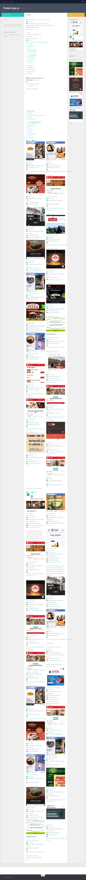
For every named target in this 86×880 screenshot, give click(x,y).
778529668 (36, 27)
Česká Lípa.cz (11, 8)
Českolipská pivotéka (51, 548)
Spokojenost (72, 51)
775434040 (56, 796)
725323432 (36, 235)
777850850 (56, 277)
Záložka (29, 40)
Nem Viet (48, 477)
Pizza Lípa (48, 305)
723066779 (56, 343)
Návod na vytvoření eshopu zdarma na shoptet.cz (12, 35)
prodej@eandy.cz (52, 697)
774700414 (56, 658)
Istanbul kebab (30, 384)
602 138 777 (57, 832)
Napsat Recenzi (30, 65)
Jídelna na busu (30, 260)
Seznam (29, 140)
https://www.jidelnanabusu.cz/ (35, 270)
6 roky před (36, 80)
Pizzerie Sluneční (30, 322)
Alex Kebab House (50, 270)
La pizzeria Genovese (51, 196)
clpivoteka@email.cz (53, 560)
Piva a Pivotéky (31, 517)
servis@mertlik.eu (52, 834)
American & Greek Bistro (32, 672)
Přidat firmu (4, 1)
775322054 (36, 461)
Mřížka (35, 140)
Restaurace (30, 21)
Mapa (29, 48)
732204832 (36, 359)
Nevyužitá (30, 137)
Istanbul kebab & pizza (52, 405)
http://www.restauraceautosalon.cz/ (55, 347)
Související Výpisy (32, 50)
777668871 (36, 390)
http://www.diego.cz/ (33, 204)
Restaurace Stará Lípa (31, 453)
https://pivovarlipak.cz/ (34, 527)
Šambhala (28, 162)
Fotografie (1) (31, 46)
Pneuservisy (51, 827)
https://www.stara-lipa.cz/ (34, 463)
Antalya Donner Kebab (31, 353)
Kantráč (48, 372)
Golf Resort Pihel (30, 419)
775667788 (36, 202)
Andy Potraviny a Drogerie (52, 687)
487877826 (56, 450)
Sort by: (31, 55)
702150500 (36, 424)
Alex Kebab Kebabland (31, 293)
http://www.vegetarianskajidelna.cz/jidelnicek (37, 171)
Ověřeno (30, 135)
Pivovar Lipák (29, 513)
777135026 (36, 328)
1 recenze (31, 515)
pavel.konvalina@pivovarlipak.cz (36, 525)
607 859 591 (57, 558)
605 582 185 (37, 523)
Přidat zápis (5, 19)
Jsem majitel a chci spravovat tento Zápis (37, 42)
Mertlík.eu (48, 825)
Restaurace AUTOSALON (52, 337)
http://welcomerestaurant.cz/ (55, 660)
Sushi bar (48, 162)
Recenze (30, 44)
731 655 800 (57, 695)
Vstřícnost (30, 62)
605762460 (56, 521)
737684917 (36, 268)
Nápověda (11, 1)
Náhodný (30, 60)
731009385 (56, 204)
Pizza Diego (29, 194)
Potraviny (50, 689)
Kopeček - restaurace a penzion (75, 92)
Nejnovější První (32, 56)
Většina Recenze (32, 133)
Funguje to (71, 35)
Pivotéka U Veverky (51, 513)
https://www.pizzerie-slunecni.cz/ (36, 330)
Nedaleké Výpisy (32, 52)
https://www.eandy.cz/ (53, 699)
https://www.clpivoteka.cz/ (54, 562)
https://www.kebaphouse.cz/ (55, 279)
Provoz (30, 131)
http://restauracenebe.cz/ (34, 237)
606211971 (56, 241)
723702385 (56, 310)
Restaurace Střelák (51, 788)
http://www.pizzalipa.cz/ (54, 312)
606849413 (56, 167)
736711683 (36, 167)
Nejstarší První (32, 58)
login (34, 84)
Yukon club (49, 442)
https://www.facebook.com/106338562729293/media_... (60, 171)
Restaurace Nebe (30, 227)
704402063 (56, 378)
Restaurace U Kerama (51, 235)
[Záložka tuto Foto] (26, 82)
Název (29, 128)
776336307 (36, 299)
